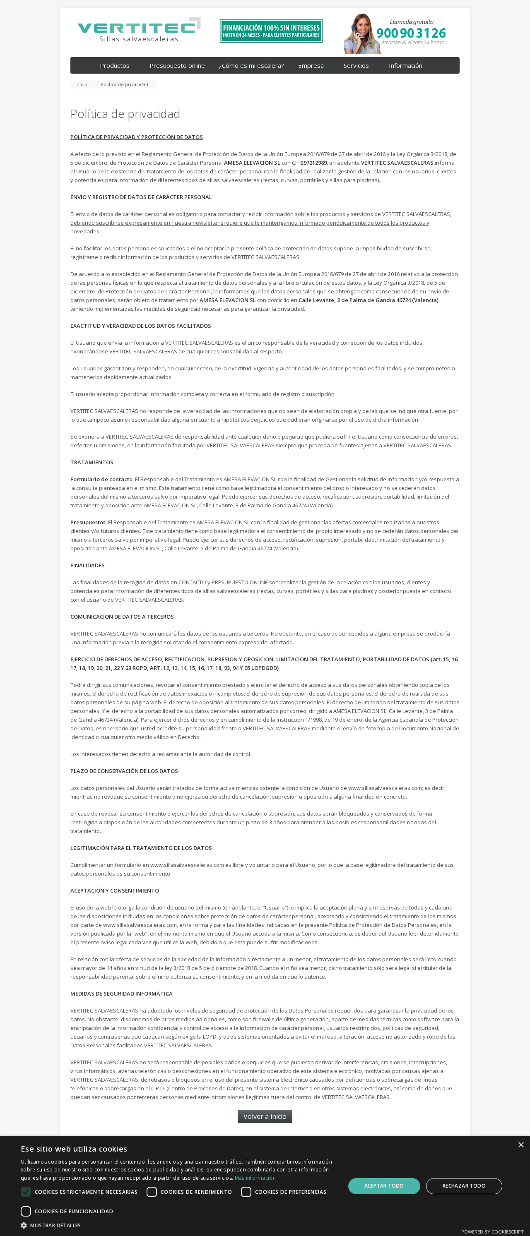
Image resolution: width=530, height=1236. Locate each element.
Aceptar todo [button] (384, 1185)
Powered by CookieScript (492, 1232)
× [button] (521, 1145)
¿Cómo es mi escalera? (251, 65)
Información (405, 65)
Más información (255, 1177)
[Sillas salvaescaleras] (139, 33)
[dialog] (265, 1186)
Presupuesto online (177, 65)
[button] (178, 1225)
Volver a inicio (265, 1116)
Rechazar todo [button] (464, 1185)
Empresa (311, 65)
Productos (115, 65)
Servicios (356, 65)
